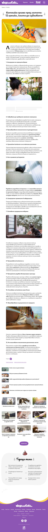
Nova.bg (15, 511)
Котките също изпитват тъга (24, 434)
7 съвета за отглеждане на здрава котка (8, 420)
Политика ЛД (31, 515)
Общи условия (28, 524)
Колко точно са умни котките (16, 367)
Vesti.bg (43, 509)
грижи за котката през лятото (20, 362)
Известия (24, 517)
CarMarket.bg (21, 511)
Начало (3, 7)
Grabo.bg (23, 509)
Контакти (27, 513)
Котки (32, 2)
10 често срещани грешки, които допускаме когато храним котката (26, 384)
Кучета (25, 2)
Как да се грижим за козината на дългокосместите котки (24, 421)
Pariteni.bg (28, 509)
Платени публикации (17, 515)
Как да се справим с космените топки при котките (39, 435)
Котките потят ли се (8, 406)
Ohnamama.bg (18, 509)
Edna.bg (33, 509)
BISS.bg (26, 511)
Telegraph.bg (31, 511)
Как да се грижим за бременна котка (18, 373)
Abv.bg (2, 509)
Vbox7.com (7, 509)
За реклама (23, 513)
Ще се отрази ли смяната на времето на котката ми (8, 435)
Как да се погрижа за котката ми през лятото (39, 406)
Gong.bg (12, 509)
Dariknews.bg (38, 509)
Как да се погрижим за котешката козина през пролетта (39, 421)
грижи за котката (9, 362)
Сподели (7, 358)
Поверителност (24, 515)
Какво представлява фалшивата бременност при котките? (24, 379)
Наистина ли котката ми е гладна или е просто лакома (22, 390)
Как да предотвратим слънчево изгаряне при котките (24, 407)
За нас (18, 513)
